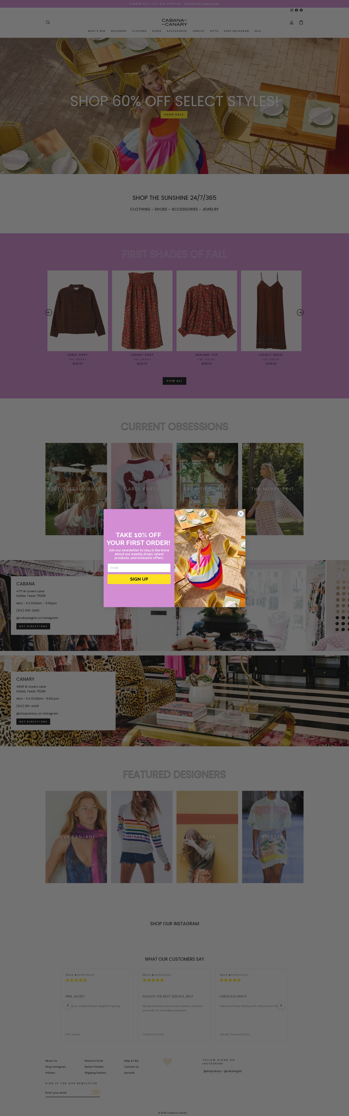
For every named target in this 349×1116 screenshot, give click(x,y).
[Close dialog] (241, 513)
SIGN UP (139, 579)
